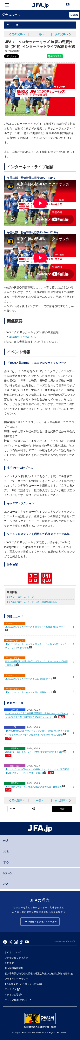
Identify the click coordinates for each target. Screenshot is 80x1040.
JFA (5, 883)
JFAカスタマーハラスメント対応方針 (24, 983)
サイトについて (13, 952)
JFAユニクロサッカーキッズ (21, 597)
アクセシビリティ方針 (16, 957)
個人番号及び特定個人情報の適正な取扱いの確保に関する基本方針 (40, 973)
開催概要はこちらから (22, 337)
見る (6, 851)
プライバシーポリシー (16, 978)
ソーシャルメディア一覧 (64, 941)
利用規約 (9, 962)
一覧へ (40, 34)
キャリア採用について (16, 999)
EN (68, 5)
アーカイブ (10, 989)
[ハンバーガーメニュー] (7, 4)
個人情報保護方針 (14, 968)
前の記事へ (18, 34)
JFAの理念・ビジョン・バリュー (40, 921)
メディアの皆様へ (14, 994)
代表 (6, 840)
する (6, 862)
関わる (7, 873)
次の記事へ (61, 34)
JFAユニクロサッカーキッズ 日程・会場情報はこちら (33, 602)
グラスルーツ (11, 14)
